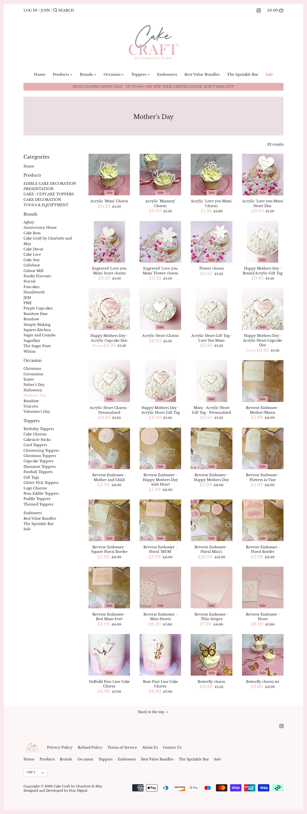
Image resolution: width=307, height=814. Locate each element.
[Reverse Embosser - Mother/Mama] (262, 381)
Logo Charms (35, 488)
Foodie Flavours (37, 276)
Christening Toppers (41, 450)
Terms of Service (122, 747)
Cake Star (32, 260)
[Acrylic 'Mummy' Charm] (160, 174)
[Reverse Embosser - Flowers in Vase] (262, 448)
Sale (27, 529)
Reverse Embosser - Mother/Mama (263, 410)
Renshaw (31, 319)
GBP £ (31, 772)
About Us (150, 747)
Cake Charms (35, 434)
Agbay (29, 222)
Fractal (29, 281)
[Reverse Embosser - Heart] (262, 587)
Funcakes (31, 287)
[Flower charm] (211, 242)
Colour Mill (34, 271)
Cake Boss (32, 233)
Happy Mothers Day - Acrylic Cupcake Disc (109, 338)
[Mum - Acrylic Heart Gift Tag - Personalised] (211, 381)
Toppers (32, 421)
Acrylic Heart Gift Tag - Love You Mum (211, 338)
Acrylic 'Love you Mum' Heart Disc (262, 203)
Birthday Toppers (39, 429)
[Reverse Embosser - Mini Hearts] (160, 587)
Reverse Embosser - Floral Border (263, 549)
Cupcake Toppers (38, 461)
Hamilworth (34, 292)
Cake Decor (33, 249)
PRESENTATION (39, 189)
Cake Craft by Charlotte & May (77, 786)
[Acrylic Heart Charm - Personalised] (109, 381)
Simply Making (37, 324)
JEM (27, 298)
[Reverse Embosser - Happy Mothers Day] (211, 448)
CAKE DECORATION (42, 199)
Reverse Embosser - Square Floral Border (109, 549)
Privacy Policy (59, 747)
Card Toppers (35, 445)
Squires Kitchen (37, 330)
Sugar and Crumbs (39, 335)
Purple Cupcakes (38, 308)
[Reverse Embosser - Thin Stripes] (211, 587)
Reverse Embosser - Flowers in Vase (263, 477)
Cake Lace (32, 254)
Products (32, 175)
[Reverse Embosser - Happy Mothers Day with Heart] (160, 448)
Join (45, 10)
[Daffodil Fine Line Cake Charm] (109, 655)
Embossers (33, 513)
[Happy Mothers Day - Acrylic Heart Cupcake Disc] (262, 309)
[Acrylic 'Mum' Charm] (109, 174)
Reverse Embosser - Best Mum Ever (109, 616)
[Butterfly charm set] (262, 655)
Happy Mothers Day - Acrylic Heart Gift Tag (160, 410)
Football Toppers (38, 472)
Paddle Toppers (37, 499)
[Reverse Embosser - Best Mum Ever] (109, 587)
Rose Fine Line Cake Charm (160, 684)
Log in (30, 10)
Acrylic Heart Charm (160, 335)
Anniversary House (40, 227)
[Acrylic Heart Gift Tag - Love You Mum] (211, 309)
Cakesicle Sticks (37, 440)
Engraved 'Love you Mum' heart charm (109, 270)
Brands (30, 214)
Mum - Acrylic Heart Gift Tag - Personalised (211, 410)
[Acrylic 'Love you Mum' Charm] (211, 174)
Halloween (33, 390)
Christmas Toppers (40, 456)
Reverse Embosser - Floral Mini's (211, 549)
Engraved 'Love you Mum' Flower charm (160, 270)
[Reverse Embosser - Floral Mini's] (211, 520)
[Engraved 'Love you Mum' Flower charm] (160, 242)
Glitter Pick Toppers (41, 483)
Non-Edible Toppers (41, 493)
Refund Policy (90, 747)
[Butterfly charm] (211, 655)
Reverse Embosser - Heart (263, 616)
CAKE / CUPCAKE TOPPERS (49, 194)
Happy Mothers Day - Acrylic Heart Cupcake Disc (262, 340)
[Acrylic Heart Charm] (160, 309)
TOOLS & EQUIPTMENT (46, 205)
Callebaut (32, 265)
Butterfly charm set (262, 681)
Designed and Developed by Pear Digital (55, 790)
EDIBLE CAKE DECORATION (50, 183)
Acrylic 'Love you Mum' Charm (211, 203)
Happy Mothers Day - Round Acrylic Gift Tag (263, 270)
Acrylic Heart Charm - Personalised (109, 410)
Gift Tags (31, 477)
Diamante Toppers (40, 466)
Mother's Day (35, 395)
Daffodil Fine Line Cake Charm (109, 684)
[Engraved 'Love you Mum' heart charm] (109, 242)
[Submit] (55, 10)
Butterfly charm (211, 681)
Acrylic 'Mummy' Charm (160, 203)
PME (28, 303)
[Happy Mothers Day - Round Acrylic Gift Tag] (262, 242)
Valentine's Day (37, 411)
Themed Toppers (38, 504)
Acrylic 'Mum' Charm (109, 201)
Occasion (32, 360)
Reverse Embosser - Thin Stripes (211, 616)
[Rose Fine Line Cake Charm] (160, 655)
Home (29, 166)
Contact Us (172, 747)
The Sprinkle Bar (39, 524)
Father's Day (34, 384)
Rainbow (31, 401)
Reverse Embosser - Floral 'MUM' (160, 549)
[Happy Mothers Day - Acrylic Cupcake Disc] (109, 309)
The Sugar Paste (37, 346)
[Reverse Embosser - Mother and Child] (109, 448)
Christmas (32, 368)
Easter (29, 379)
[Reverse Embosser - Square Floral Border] (109, 520)
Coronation (33, 374)
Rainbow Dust (35, 314)
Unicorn (31, 406)
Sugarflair (32, 341)
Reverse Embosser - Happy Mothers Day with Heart (160, 480)
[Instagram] (259, 10)
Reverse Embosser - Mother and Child (109, 477)
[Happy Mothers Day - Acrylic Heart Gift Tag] (160, 381)
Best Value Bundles (40, 518)
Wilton (29, 351)
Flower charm (211, 268)
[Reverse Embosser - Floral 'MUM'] (160, 520)
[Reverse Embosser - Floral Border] (262, 520)
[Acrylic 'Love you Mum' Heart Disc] (262, 174)
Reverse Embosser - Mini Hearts (160, 616)
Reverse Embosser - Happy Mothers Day (211, 477)
